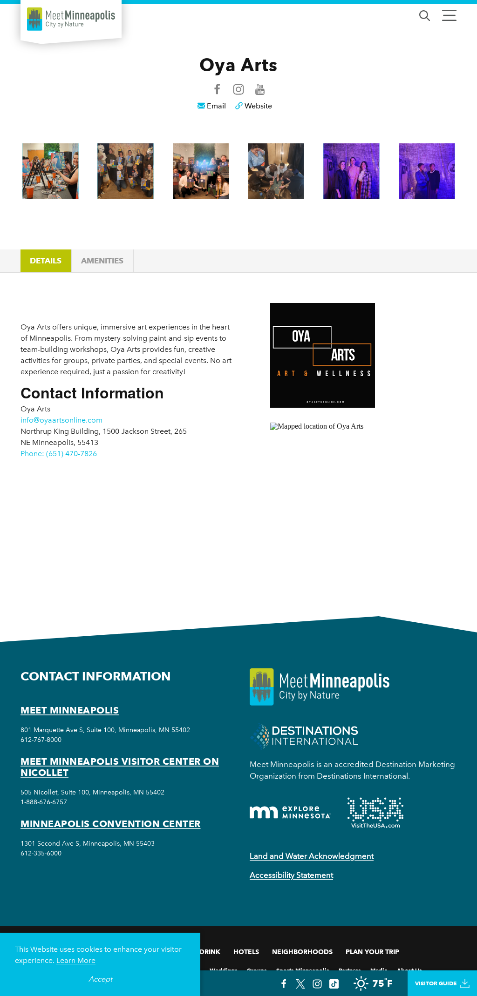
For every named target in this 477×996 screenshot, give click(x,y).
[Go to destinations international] (304, 736)
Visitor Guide (436, 983)
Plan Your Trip (372, 952)
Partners (350, 969)
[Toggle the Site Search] (424, 14)
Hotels (246, 952)
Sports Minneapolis (302, 969)
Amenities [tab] (102, 260)
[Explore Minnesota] (290, 812)
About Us (409, 969)
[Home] (71, 19)
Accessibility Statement (291, 875)
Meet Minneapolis (69, 710)
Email (216, 105)
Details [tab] (45, 260)
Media (379, 969)
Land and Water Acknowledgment (312, 856)
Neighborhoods (302, 952)
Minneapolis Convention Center (110, 823)
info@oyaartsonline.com (61, 420)
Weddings (224, 969)
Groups (257, 969)
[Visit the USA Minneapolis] (375, 812)
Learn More (75, 960)
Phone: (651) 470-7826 (58, 453)
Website (258, 105)
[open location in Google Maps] (363, 503)
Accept (100, 979)
